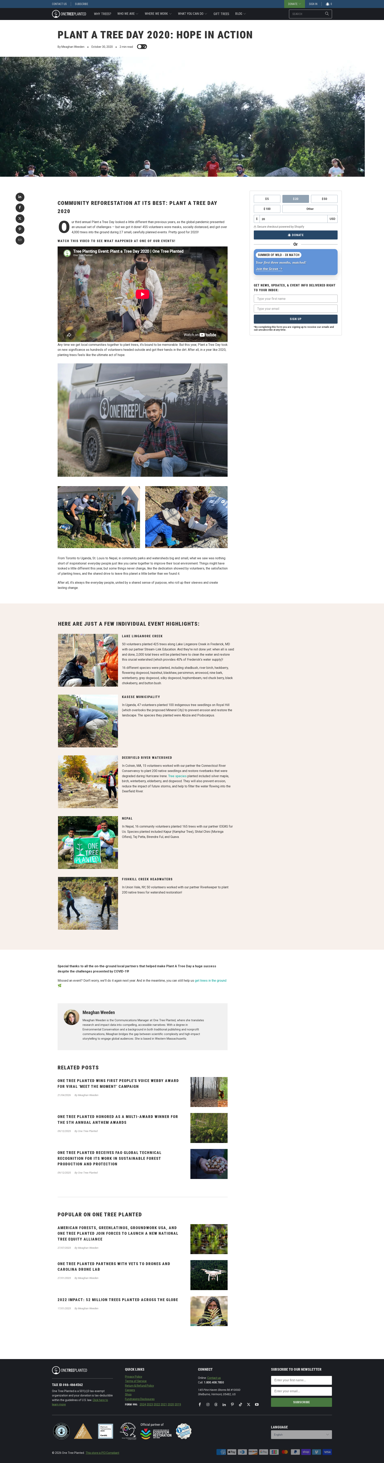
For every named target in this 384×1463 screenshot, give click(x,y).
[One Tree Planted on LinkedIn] (224, 1405)
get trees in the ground (210, 980)
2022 (157, 1404)
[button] (128, 14)
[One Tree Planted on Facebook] (200, 1405)
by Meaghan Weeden (71, 46)
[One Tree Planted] (69, 14)
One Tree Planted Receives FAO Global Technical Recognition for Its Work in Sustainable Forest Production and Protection (110, 1158)
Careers (130, 1390)
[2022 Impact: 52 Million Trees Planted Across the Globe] (209, 1311)
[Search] (327, 14)
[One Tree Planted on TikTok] (240, 1405)
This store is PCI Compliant (102, 1452)
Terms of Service (136, 1381)
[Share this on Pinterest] (20, 229)
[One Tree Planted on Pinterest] (232, 1405)
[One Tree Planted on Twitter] (248, 1405)
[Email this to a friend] (20, 240)
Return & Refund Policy (139, 1385)
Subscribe (81, 4)
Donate (298, 235)
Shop (128, 1394)
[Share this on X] (20, 218)
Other (310, 208)
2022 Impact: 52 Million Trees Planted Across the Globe (118, 1299)
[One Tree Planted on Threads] (216, 1405)
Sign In (313, 4)
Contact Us (59, 4)
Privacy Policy (133, 1376)
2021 (164, 1404)
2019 (178, 1404)
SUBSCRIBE (301, 1402)
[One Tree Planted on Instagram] (208, 1405)
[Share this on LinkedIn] (20, 197)
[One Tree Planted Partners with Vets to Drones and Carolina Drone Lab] (209, 1275)
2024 (143, 1404)
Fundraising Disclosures (140, 1399)
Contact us (214, 1377)
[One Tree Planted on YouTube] (257, 1405)
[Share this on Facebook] (20, 207)
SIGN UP (296, 319)
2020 (171, 1404)
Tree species (177, 776)
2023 (150, 1404)
